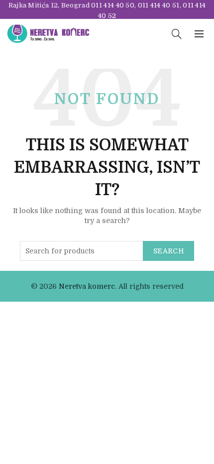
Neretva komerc (87, 286)
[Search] (177, 33)
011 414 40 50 (112, 5)
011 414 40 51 (159, 5)
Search (168, 251)
